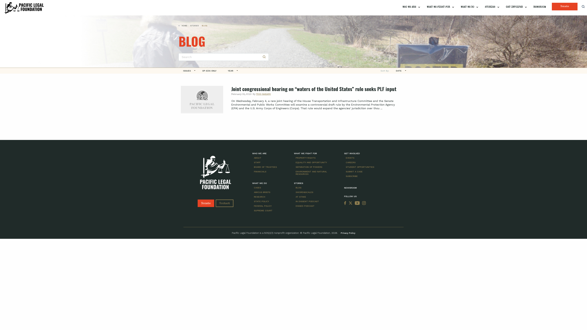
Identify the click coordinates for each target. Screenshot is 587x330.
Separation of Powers (309, 167)
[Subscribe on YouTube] (357, 203)
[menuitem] (188, 71)
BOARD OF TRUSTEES (265, 167)
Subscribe (352, 176)
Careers (351, 162)
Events (350, 158)
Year (230, 71)
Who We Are (409, 7)
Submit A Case (354, 171)
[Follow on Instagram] (363, 203)
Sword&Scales (304, 192)
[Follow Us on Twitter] (350, 203)
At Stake (301, 197)
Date (399, 71)
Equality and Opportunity (311, 162)
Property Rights (306, 158)
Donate (565, 6)
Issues (187, 71)
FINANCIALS (260, 171)
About (257, 158)
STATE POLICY (261, 201)
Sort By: (385, 71)
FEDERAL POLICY (263, 206)
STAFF (257, 162)
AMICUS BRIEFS (262, 192)
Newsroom (539, 7)
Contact (224, 203)
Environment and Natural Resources (311, 172)
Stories (490, 7)
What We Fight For (438, 7)
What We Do (467, 7)
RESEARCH (259, 197)
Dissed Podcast (305, 206)
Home (184, 26)
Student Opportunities (360, 167)
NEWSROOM (350, 188)
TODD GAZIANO (263, 94)
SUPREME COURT (263, 210)
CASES (257, 187)
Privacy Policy (348, 233)
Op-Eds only (209, 71)
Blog (204, 26)
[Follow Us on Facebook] (345, 203)
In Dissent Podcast (307, 201)
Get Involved (514, 7)
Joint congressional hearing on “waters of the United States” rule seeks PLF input (313, 88)
